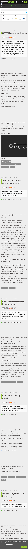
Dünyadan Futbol (16, 30)
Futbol (10, 30)
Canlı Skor (3, 12)
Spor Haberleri (4, 30)
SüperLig (15, 177)
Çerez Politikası (9, 544)
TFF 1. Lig (15, 392)
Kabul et (24, 546)
